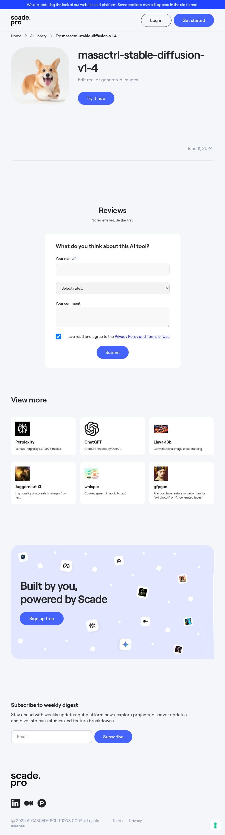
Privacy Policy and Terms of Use (142, 336)
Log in (156, 20)
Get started (193, 20)
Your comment (68, 303)
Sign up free (41, 618)
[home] (27, 20)
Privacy (135, 821)
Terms (118, 821)
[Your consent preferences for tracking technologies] (215, 825)
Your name (66, 258)
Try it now (96, 98)
